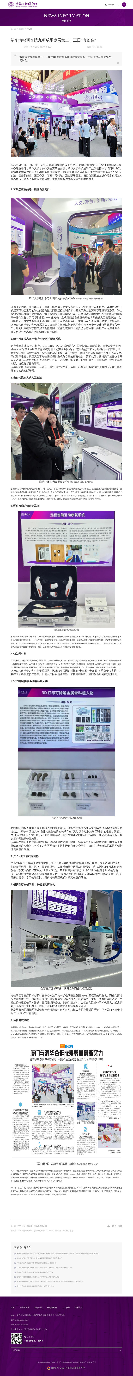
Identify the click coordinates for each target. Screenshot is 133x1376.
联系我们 (79, 1307)
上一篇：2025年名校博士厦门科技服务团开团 (29, 1226)
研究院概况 (24, 1307)
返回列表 (116, 1226)
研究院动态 (52, 1307)
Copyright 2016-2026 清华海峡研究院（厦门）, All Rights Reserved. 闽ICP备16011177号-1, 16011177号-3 (66, 1362)
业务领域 (38, 1307)
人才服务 (66, 1307)
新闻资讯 (21, 29)
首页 (15, 29)
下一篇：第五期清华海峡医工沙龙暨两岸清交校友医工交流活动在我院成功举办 (42, 1231)
